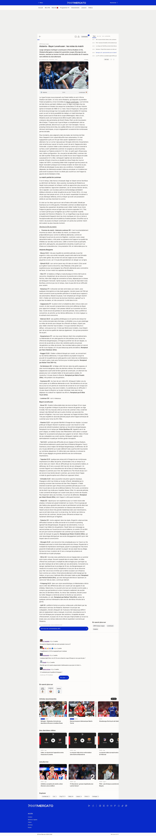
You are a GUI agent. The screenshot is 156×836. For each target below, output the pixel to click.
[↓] (114, 59)
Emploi (29, 827)
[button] (40, 2)
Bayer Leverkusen (72, 102)
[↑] (111, 59)
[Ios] (93, 805)
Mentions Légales (32, 819)
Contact (30, 817)
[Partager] (79, 37)
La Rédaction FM (44, 59)
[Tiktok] (122, 805)
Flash (94, 36)
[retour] (39, 36)
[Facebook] (100, 805)
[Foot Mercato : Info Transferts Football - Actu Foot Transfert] (76, 3)
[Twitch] (126, 805)
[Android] (89, 805)
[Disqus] (63, 659)
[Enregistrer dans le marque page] (76, 37)
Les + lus (99, 36)
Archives (30, 824)
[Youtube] (111, 805)
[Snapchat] (118, 805)
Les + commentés (106, 36)
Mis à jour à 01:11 (115, 834)
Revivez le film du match (47, 227)
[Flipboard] (115, 805)
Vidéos (30, 822)
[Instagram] (107, 805)
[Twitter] (104, 805)
